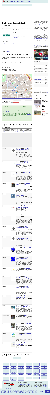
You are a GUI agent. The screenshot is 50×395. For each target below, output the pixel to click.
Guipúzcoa (21, 369)
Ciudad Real (21, 367)
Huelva (29, 369)
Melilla (29, 372)
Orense (6, 374)
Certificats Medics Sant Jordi (23, 184)
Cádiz (36, 365)
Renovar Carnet (12, 1)
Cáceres (28, 365)
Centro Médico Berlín (22, 194)
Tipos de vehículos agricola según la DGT (45, 113)
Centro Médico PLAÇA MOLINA (23, 306)
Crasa (25, 315)
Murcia (36, 372)
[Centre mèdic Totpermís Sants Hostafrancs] (6, 35)
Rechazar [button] (41, 391)
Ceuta (13, 367)
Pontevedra (21, 374)
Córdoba (28, 367)
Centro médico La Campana (22, 206)
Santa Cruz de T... (36, 375)
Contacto (28, 1)
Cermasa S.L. (27, 247)
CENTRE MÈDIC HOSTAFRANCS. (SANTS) (23, 150)
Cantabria (44, 365)
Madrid (13, 372)
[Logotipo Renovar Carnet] (9, 384)
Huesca (36, 369)
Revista (18, 1)
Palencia (13, 374)
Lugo (6, 372)
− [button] (3, 77)
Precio (35, 23)
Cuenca (36, 367)
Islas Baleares (44, 369)
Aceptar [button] (47, 391)
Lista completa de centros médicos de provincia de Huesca (15, 131)
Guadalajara (14, 369)
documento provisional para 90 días (40, 38)
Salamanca (29, 374)
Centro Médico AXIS (22, 343)
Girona (44, 367)
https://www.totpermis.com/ (9, 43)
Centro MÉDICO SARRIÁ (22, 296)
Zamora (13, 379)
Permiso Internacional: (38, 79)
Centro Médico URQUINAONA (22, 287)
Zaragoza (21, 379)
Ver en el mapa (15, 37)
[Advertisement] (17, 14)
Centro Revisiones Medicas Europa (22, 258)
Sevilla (44, 376)
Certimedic (27, 268)
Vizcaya (6, 379)
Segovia (44, 374)
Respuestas (23, 1)
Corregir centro (17, 102)
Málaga (21, 372)
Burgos (21, 365)
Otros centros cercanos (17, 101)
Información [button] (6, 393)
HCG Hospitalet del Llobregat (23, 277)
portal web (29, 114)
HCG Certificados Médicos (22, 217)
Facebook (8, 51)
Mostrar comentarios (17, 358)
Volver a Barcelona (28, 101)
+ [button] (3, 75)
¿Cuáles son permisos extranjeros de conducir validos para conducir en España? (45, 107)
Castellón (5, 367)
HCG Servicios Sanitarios (22, 227)
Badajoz (6, 365)
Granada (5, 369)
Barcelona (13, 365)
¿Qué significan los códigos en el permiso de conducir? (45, 101)
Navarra (44, 372)
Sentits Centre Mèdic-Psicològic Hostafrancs (23, 163)
